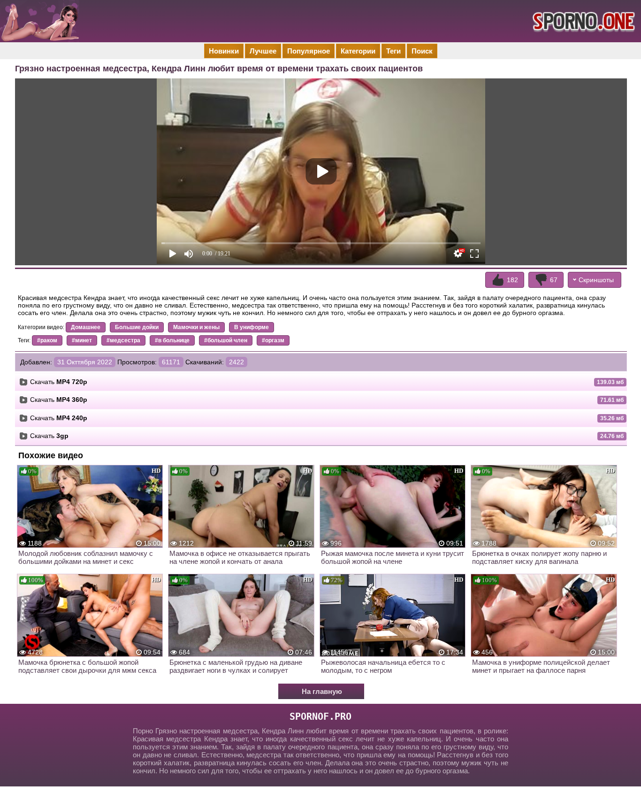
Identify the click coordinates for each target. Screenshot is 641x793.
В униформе (251, 327)
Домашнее (85, 327)
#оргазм (273, 340)
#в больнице (172, 340)
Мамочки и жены (196, 327)
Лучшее (263, 51)
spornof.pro (320, 716)
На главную (322, 691)
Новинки (224, 51)
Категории (358, 51)
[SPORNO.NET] (582, 21)
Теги (393, 51)
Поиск (422, 51)
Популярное (308, 51)
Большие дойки (137, 327)
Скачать (58, 381)
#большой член (225, 340)
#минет (82, 340)
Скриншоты (596, 280)
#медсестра (123, 340)
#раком (47, 340)
